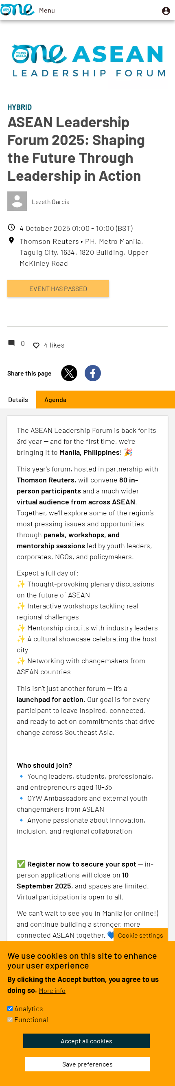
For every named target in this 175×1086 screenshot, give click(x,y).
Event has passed (58, 288)
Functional (31, 1019)
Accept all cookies (86, 1041)
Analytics (28, 1008)
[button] (166, 10)
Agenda (55, 399)
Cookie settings (140, 934)
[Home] (17, 10)
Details (22, 399)
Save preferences (87, 1064)
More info (52, 990)
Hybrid (19, 106)
